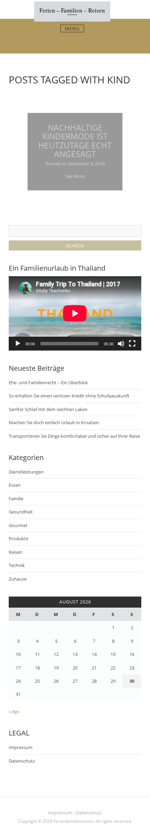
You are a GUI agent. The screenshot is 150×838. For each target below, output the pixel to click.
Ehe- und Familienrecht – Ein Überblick (48, 382)
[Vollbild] (132, 343)
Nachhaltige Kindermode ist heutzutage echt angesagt (75, 140)
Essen (15, 485)
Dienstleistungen (26, 472)
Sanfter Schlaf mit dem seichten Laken (48, 409)
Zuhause (18, 579)
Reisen (15, 552)
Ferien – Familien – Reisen (72, 10)
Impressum (20, 747)
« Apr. (14, 711)
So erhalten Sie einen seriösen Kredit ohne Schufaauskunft (69, 396)
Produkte (18, 538)
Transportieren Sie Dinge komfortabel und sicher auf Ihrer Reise (74, 436)
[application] (75, 313)
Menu (72, 28)
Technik (17, 565)
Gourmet (18, 525)
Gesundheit (21, 512)
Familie (16, 498)
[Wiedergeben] (17, 343)
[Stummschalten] (121, 343)
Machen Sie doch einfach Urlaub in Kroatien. (54, 422)
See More (75, 176)
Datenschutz (22, 761)
